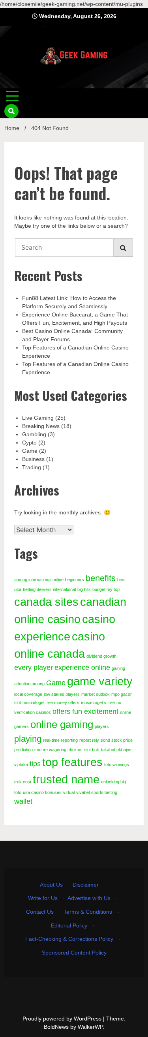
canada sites (46, 601)
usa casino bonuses (42, 792)
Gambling (34, 434)
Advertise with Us (89, 898)
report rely (89, 740)
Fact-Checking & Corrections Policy (69, 939)
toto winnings (116, 764)
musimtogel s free (98, 702)
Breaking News (41, 426)
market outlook (95, 694)
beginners (74, 579)
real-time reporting (60, 740)
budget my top (106, 589)
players (102, 726)
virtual (69, 792)
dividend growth (101, 656)
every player (33, 667)
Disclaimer (86, 885)
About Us (51, 885)
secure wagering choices (58, 749)
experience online (82, 667)
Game (29, 451)
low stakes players (62, 694)
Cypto (29, 442)
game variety (100, 681)
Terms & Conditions (88, 912)
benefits (101, 578)
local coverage (28, 694)
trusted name (66, 779)
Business (33, 459)
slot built (91, 749)
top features (72, 761)
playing (27, 739)
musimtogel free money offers (50, 702)
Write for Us (43, 898)
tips (35, 764)
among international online (39, 579)
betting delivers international (49, 589)
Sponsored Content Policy (74, 952)
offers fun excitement (85, 711)
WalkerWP (90, 1027)
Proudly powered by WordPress (62, 1018)
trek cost (22, 781)
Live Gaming (38, 418)
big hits (84, 589)
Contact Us (40, 912)
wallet (23, 801)
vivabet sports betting (96, 792)
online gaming (61, 724)
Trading (31, 467)
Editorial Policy (69, 925)
